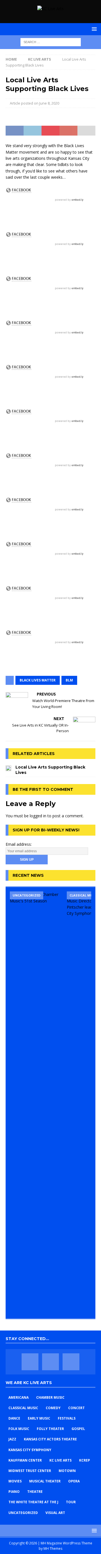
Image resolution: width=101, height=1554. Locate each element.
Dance (14, 1418)
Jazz (12, 1439)
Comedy (53, 1407)
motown (67, 1470)
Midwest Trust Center (29, 1470)
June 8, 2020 (49, 103)
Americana (18, 1397)
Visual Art (55, 1512)
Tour (71, 1502)
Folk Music (18, 1428)
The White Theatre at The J (33, 1502)
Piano (14, 1491)
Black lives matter (38, 680)
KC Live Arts (60, 1460)
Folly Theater (50, 1428)
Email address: (19, 844)
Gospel (78, 1428)
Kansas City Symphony (29, 1449)
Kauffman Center (25, 1460)
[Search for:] (50, 42)
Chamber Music (50, 1397)
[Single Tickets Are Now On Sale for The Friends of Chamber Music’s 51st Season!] (36, 1102)
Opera (74, 1481)
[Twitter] (50, 1361)
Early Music (39, 1418)
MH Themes (52, 1548)
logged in (38, 815)
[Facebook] (30, 1361)
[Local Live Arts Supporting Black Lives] (8, 768)
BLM (69, 680)
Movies (15, 1481)
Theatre (35, 1491)
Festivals (66, 1418)
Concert (76, 1407)
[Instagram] (71, 1361)
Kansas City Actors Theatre (50, 1439)
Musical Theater (45, 1481)
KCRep (84, 1460)
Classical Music (23, 1407)
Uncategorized (23, 1512)
